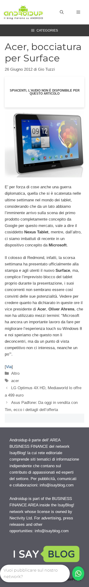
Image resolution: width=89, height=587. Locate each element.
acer (15, 381)
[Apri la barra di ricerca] (61, 12)
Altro (15, 373)
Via (9, 367)
